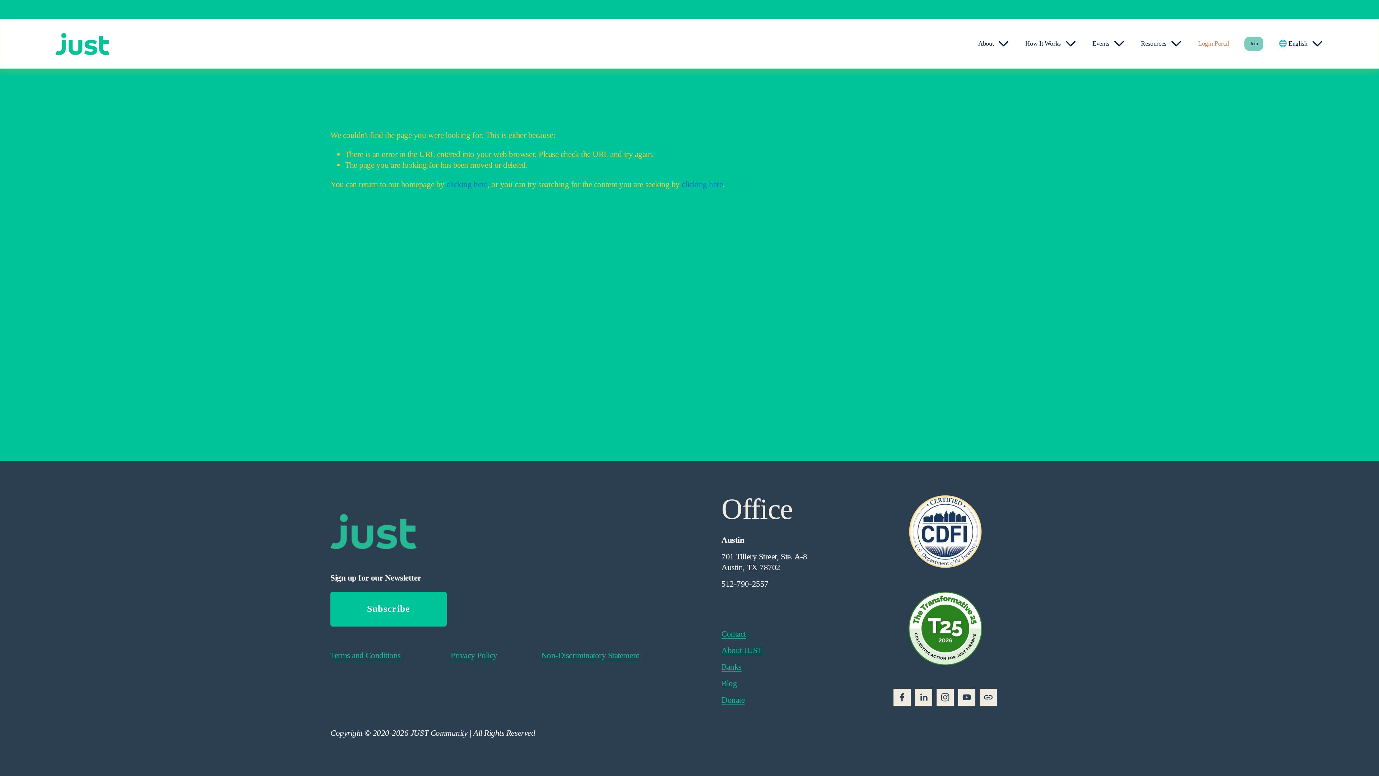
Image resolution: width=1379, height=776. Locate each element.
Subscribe (388, 609)
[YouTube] (966, 697)
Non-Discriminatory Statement (590, 655)
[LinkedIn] (923, 697)
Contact (733, 633)
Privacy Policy (474, 655)
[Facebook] (902, 697)
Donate (732, 700)
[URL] (988, 697)
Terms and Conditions (365, 655)
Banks (731, 666)
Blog (729, 683)
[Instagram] (945, 697)
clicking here (466, 184)
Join (1254, 43)
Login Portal (1213, 43)
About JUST (741, 650)
